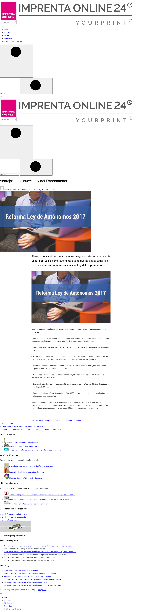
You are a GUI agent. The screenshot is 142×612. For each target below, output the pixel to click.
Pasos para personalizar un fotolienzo (24, 447)
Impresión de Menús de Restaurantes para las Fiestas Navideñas (29, 557)
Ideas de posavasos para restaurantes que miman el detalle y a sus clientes (39, 500)
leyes (11, 423)
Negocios (8, 38)
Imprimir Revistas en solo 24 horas (13, 514)
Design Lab (42, 590)
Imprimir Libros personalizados (12, 520)
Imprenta (7, 32)
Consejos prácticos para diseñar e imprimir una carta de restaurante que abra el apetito (38, 546)
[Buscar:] (10, 93)
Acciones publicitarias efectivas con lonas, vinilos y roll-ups (27, 576)
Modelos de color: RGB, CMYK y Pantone (25, 478)
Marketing (8, 35)
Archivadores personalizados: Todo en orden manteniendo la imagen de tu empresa (42, 495)
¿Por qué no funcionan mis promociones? (21, 443)
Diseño (7, 29)
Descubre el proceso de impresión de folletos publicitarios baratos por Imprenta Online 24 (40, 552)
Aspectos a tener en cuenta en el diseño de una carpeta (31, 466)
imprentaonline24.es (73, 405)
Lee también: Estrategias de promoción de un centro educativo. (56, 421)
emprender (4, 423)
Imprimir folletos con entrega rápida (14, 517)
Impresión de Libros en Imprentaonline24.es (26, 472)
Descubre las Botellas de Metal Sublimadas (21, 571)
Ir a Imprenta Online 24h (13, 41)
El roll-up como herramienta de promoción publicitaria (25, 582)
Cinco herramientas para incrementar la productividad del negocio (35, 450)
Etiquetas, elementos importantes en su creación (28, 504)
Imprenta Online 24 (11, 190)
